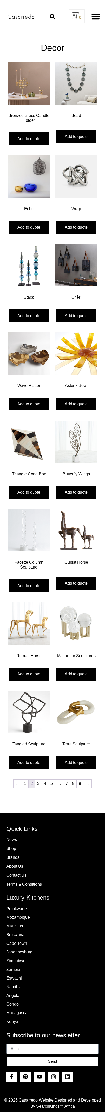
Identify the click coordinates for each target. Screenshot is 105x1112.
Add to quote (28, 139)
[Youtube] (39, 1077)
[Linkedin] (67, 1077)
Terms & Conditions (24, 884)
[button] (52, 16)
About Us (14, 866)
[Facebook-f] (11, 1077)
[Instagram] (53, 1077)
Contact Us (16, 875)
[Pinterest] (25, 1077)
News (11, 839)
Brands (12, 857)
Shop (11, 848)
